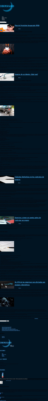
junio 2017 (3, 337)
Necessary (2, 393)
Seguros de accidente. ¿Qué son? (26, 74)
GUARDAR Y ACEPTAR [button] (3, 400)
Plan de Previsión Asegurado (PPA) (27, 26)
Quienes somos (4, 354)
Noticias (19, 28)
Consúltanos (36, 318)
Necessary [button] (1, 392)
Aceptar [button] (7, 380)
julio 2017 (3, 336)
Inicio (2, 353)
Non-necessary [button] (2, 397)
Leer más (9, 380)
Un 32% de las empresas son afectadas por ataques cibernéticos (11, 330)
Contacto (3, 356)
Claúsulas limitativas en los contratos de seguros (9, 328)
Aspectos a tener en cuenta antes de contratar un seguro (10, 329)
